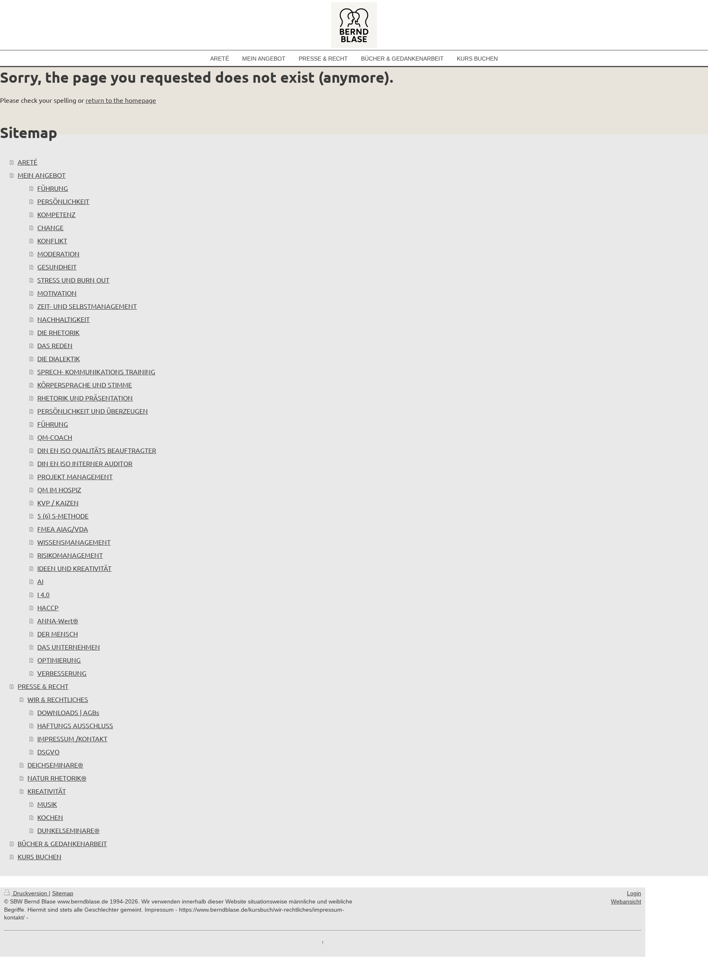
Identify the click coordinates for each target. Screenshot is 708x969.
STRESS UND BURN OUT (73, 280)
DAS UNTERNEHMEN (68, 647)
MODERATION (58, 253)
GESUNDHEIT (57, 267)
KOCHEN (50, 817)
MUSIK (47, 804)
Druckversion (30, 893)
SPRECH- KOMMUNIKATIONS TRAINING (96, 371)
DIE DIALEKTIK (58, 358)
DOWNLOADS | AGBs (68, 712)
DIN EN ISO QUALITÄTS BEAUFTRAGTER (96, 450)
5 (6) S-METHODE (62, 516)
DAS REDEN (55, 345)
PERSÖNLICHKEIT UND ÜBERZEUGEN (92, 411)
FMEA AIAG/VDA (62, 529)
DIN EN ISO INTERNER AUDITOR (84, 463)
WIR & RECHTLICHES (57, 699)
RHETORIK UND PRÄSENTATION (85, 398)
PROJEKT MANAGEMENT (75, 476)
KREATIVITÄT (46, 791)
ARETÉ (27, 162)
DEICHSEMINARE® (55, 765)
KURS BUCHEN (39, 856)
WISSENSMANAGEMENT (74, 542)
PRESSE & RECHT (43, 686)
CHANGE (50, 227)
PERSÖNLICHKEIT (63, 201)
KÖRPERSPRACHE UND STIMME (84, 384)
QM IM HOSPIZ (59, 489)
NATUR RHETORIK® (56, 778)
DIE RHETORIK (58, 332)
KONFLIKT (52, 240)
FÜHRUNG (52, 188)
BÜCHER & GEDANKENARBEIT (62, 843)
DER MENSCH (57, 633)
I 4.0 (43, 594)
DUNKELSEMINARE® (68, 830)
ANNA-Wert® (57, 620)
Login (634, 893)
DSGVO (48, 751)
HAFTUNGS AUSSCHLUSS (75, 725)
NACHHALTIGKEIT (63, 319)
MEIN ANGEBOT (42, 175)
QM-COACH (54, 437)
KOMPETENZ (56, 214)
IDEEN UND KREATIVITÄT (74, 568)
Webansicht (626, 901)
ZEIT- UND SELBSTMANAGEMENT (87, 306)
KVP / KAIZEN (58, 502)
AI (40, 581)
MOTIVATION (57, 293)
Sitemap (62, 893)
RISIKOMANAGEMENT (70, 555)
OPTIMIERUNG (59, 660)
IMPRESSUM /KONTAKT (72, 738)
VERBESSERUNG (61, 673)
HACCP (48, 607)
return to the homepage (121, 100)
